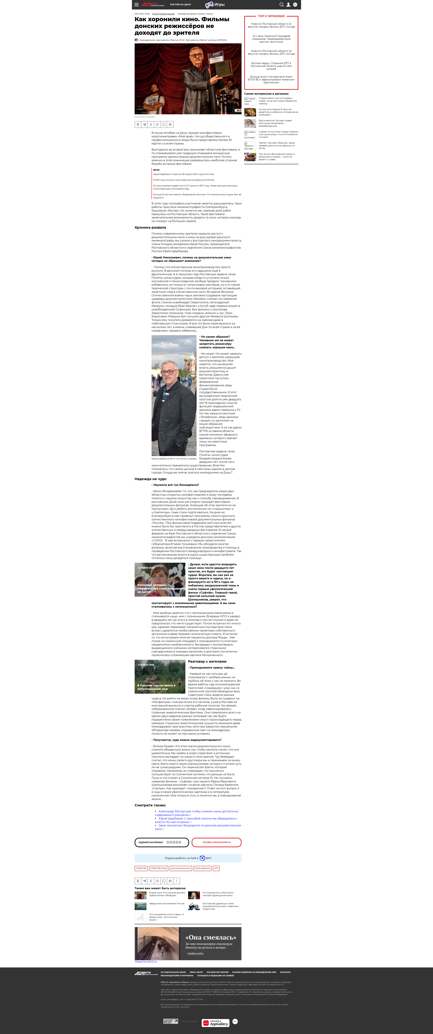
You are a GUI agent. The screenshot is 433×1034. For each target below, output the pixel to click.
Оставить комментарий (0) (217, 842)
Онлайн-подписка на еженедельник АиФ (254, 972)
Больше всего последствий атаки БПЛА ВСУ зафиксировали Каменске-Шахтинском (271, 79)
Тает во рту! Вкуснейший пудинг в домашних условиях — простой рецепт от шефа (277, 157)
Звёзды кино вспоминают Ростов (166, 903)
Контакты (285, 972)
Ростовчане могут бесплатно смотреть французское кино (218, 894)
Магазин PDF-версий (217, 972)
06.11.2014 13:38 (142, 14)
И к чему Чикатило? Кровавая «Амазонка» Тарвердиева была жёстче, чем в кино (271, 39)
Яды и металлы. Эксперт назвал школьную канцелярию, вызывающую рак (275, 123)
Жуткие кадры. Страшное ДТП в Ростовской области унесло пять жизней (271, 66)
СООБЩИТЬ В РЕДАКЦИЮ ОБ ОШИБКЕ (215, 976)
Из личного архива (145, 116)
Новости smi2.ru (146, 961)
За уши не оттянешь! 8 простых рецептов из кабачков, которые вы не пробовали (278, 112)
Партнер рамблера (190, 1021)
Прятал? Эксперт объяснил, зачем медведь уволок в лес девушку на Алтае (277, 146)
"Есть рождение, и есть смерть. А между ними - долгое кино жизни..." (166, 917)
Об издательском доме (173, 972)
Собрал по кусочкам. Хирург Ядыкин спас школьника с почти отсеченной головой (278, 134)
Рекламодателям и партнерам (177, 976)
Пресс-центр (196, 972)
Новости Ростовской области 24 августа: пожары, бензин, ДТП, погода (271, 25)
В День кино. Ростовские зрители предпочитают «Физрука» (167, 894)
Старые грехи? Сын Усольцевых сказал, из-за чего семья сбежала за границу (278, 101)
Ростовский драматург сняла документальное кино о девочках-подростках (221, 906)
